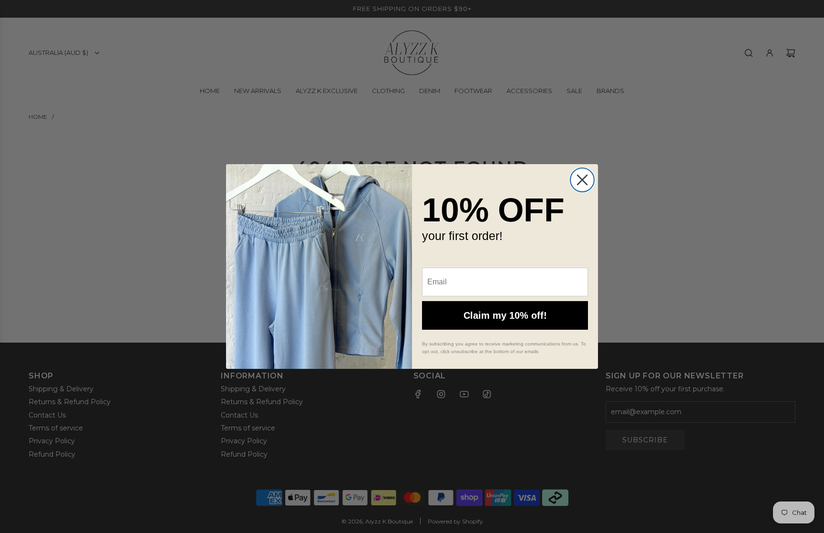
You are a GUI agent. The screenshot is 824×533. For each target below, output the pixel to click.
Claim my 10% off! (505, 315)
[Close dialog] (582, 180)
